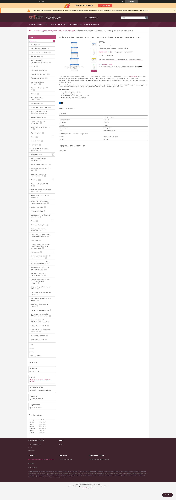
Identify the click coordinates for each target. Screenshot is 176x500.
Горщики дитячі (36, 133)
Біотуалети (34, 144)
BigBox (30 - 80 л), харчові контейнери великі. (39, 175)
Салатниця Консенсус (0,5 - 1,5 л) (40, 128)
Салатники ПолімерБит (38, 225)
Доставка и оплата (34, 444)
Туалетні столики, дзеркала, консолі (40, 196)
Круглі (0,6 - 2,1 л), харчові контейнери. (39, 229)
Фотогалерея (63, 24)
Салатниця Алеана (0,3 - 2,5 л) (39, 184)
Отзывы (32, 348)
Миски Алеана (35, 140)
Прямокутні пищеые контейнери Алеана (41, 293)
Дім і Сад (34, 180)
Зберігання (34, 154)
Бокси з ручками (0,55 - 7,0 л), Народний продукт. (40, 268)
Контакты (53, 24)
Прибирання (35, 252)
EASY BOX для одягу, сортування (37, 83)
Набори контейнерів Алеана (40, 310)
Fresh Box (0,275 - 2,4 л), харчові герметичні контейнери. (41, 235)
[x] (62, 103)
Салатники (34, 240)
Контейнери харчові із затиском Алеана (41, 299)
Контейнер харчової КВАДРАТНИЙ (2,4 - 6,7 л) (39, 320)
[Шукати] (146, 18)
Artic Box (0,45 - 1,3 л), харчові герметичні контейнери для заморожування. (40, 246)
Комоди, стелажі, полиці (38, 74)
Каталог (39, 24)
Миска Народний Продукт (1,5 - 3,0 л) (41, 169)
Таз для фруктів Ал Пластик (37, 98)
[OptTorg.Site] (36, 17)
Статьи (32, 352)
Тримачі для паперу (37, 117)
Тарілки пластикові (37, 207)
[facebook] (60, 103)
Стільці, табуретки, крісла (39, 107)
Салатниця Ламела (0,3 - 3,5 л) (39, 88)
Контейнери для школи (38, 48)
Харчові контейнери (37, 70)
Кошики (33, 93)
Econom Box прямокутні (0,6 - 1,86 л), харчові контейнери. (40, 315)
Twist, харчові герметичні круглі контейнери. (41, 190)
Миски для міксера (37, 211)
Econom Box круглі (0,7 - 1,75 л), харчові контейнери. (40, 257)
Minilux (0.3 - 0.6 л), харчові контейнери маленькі (39, 112)
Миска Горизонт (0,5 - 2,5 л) (39, 164)
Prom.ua (98, 484)
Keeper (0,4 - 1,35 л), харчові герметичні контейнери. (39, 202)
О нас (46, 24)
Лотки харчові (35, 103)
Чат (169, 495)
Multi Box (34, 44)
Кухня (33, 137)
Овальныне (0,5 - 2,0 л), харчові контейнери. (40, 216)
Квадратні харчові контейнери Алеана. (40, 287)
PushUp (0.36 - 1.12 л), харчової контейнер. (40, 330)
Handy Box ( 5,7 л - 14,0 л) (38, 325)
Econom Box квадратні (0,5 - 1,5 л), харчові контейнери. (41, 262)
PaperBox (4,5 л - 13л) (37, 339)
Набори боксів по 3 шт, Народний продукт (38, 274)
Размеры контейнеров (92, 24)
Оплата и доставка (76, 24)
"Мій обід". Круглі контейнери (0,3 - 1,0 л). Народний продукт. (54, 31)
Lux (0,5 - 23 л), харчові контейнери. (38, 122)
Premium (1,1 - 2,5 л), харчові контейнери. (39, 149)
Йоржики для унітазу (37, 78)
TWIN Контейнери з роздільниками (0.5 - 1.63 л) (39, 61)
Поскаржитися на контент (83, 486)
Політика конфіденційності (100, 486)
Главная (32, 24)
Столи (33, 66)
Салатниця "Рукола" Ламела (39, 52)
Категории (33, 41)
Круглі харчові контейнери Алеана (39, 305)
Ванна (33, 221)
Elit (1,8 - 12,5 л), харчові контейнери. (38, 159)
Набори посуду (35, 56)
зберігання (133, 76)
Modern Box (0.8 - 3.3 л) (38, 335)
